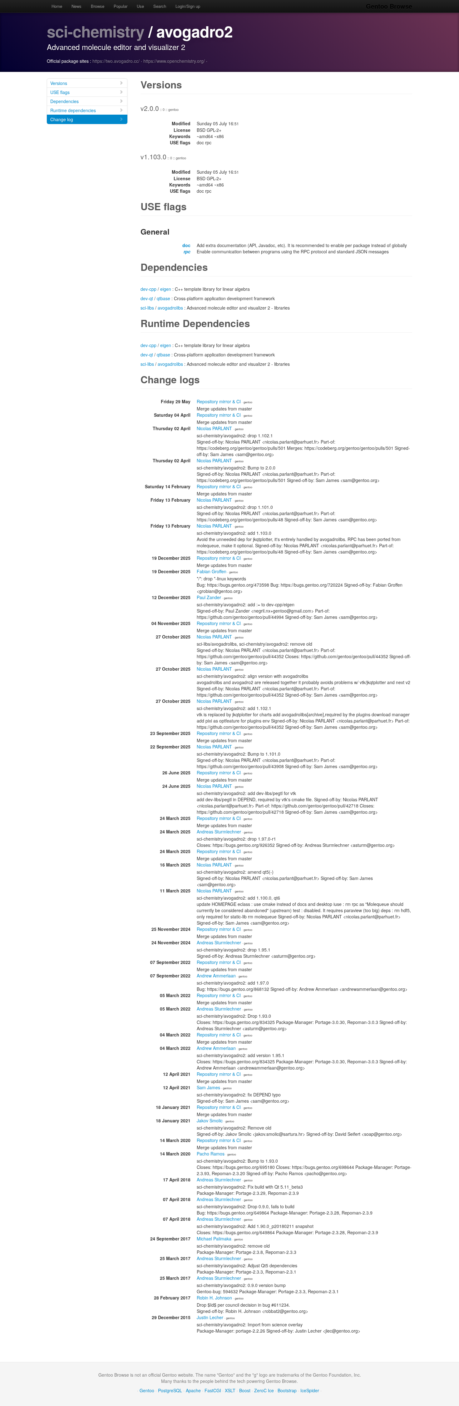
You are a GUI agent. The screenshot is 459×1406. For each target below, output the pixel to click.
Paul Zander (209, 597)
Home (57, 6)
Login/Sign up (187, 6)
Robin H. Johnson (214, 1297)
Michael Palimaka (214, 1238)
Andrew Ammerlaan (216, 975)
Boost (244, 1390)
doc (186, 245)
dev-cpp (148, 289)
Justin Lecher (210, 1317)
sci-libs (147, 308)
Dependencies (64, 101)
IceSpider (309, 1390)
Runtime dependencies (73, 110)
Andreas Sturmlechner (219, 831)
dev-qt (147, 298)
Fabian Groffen (211, 571)
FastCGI (213, 1390)
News (76, 6)
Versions (58, 83)
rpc (187, 251)
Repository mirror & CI (219, 401)
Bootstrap (287, 1390)
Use (140, 6)
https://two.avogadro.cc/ (116, 61)
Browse (97, 6)
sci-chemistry (95, 31)
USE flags (60, 92)
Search (159, 6)
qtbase (163, 298)
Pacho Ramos (211, 1153)
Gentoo (147, 1390)
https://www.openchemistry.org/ (174, 61)
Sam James (208, 1087)
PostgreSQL (170, 1390)
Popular (120, 6)
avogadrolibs (170, 308)
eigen (165, 289)
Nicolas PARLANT (214, 428)
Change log (61, 119)
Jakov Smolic (210, 1120)
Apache (193, 1390)
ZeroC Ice (264, 1390)
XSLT (230, 1390)
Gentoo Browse (389, 6)
